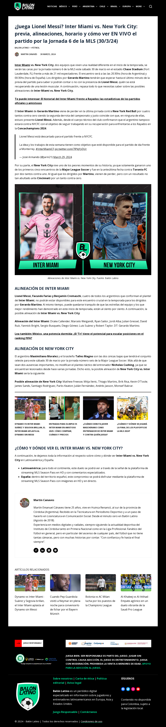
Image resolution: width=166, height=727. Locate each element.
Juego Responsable (65, 712)
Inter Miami (22, 65)
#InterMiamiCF (45, 149)
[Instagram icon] (55, 550)
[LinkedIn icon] (42, 550)
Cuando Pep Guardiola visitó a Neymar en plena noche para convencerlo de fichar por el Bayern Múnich (65, 605)
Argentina (88, 6)
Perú (74, 6)
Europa (127, 6)
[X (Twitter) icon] (49, 550)
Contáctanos (88, 712)
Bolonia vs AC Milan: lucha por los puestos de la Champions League (100, 601)
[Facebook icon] (36, 550)
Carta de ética (84, 678)
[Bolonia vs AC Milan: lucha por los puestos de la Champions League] (100, 582)
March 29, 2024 (62, 157)
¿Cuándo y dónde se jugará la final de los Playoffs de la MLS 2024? (132, 427)
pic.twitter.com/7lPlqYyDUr (71, 149)
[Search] (150, 6)
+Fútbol (35, 47)
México (63, 6)
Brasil (114, 6)
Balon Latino (22, 47)
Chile (102, 6)
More (139, 6)
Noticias (52, 6)
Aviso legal (74, 683)
